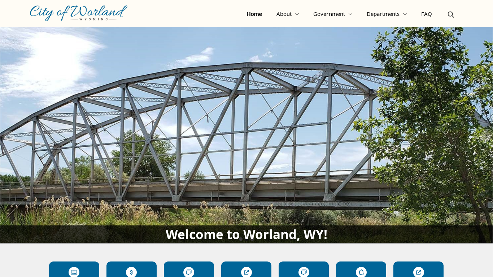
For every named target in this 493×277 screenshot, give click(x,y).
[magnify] (451, 14)
